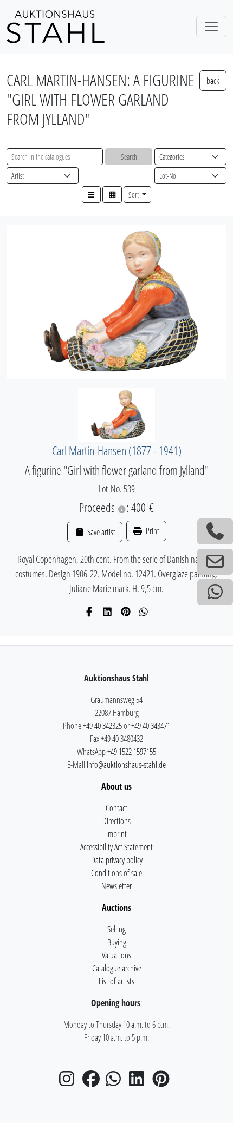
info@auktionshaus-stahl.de (126, 765)
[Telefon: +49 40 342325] (215, 531)
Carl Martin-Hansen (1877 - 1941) (117, 450)
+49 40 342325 (102, 726)
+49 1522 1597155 (131, 752)
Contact (116, 808)
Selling (116, 929)
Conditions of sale (116, 873)
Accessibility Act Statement (116, 847)
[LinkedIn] (107, 611)
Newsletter (116, 886)
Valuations (116, 955)
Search (129, 157)
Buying (116, 942)
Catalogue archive (116, 968)
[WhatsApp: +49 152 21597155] (215, 592)
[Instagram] (70, 1082)
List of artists (116, 981)
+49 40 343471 (150, 726)
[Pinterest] (126, 611)
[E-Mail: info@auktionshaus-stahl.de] (215, 562)
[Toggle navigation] (211, 26)
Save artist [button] (100, 532)
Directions (116, 821)
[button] (91, 194)
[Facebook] (89, 611)
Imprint (116, 834)
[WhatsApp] (144, 611)
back (212, 81)
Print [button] (151, 531)
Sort (134, 194)
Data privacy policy (117, 860)
